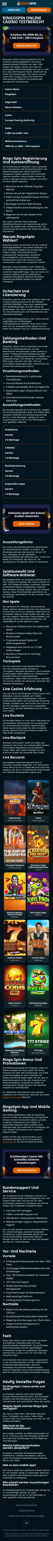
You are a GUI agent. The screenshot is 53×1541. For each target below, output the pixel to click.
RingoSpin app (9, 1142)
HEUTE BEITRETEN (26, 1170)
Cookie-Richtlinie (26, 1511)
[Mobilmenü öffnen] (4, 4)
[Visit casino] (26, 41)
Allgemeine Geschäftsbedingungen (26, 1516)
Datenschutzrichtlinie (26, 1505)
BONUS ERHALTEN (26, 45)
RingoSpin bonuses (12, 1097)
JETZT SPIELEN (26, 523)
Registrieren (39, 9)
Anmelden (14, 9)
